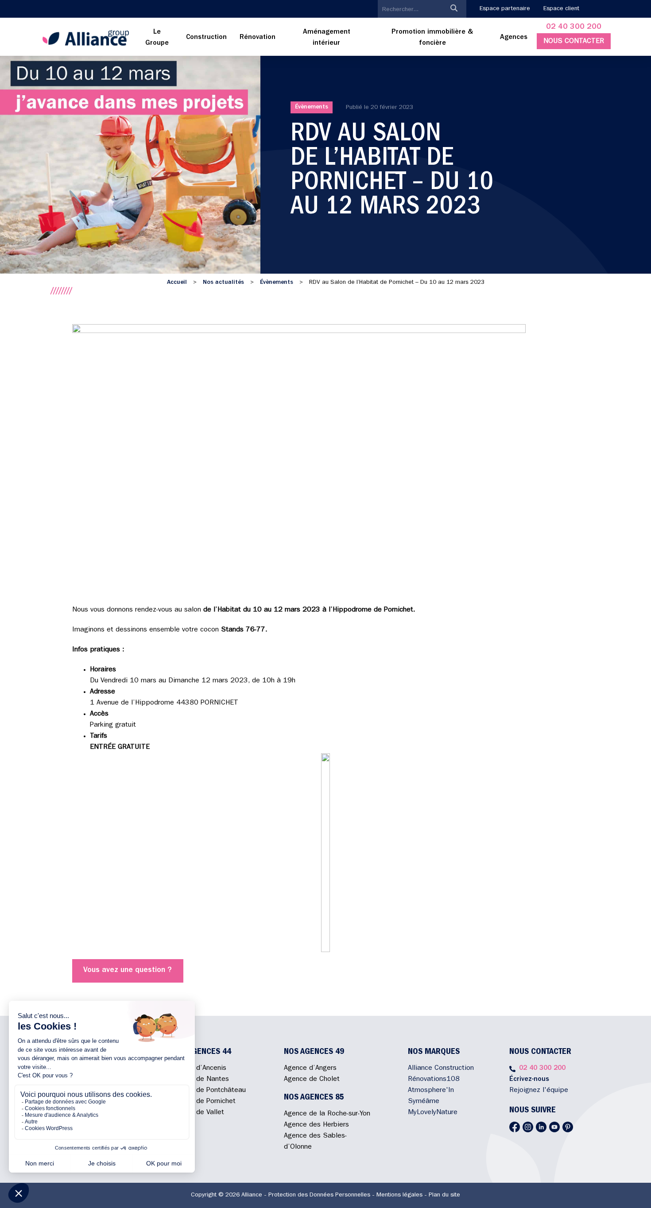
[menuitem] (157, 38)
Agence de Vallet (197, 1112)
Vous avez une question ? (127, 971)
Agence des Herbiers (316, 1125)
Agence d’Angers (310, 1068)
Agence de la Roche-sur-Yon (327, 1114)
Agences (513, 37)
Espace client (561, 9)
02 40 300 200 (573, 27)
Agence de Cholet (312, 1079)
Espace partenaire (505, 9)
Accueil (177, 282)
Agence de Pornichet (203, 1101)
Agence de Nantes (200, 1079)
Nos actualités (223, 282)
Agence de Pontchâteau (208, 1090)
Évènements (311, 107)
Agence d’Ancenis (198, 1068)
